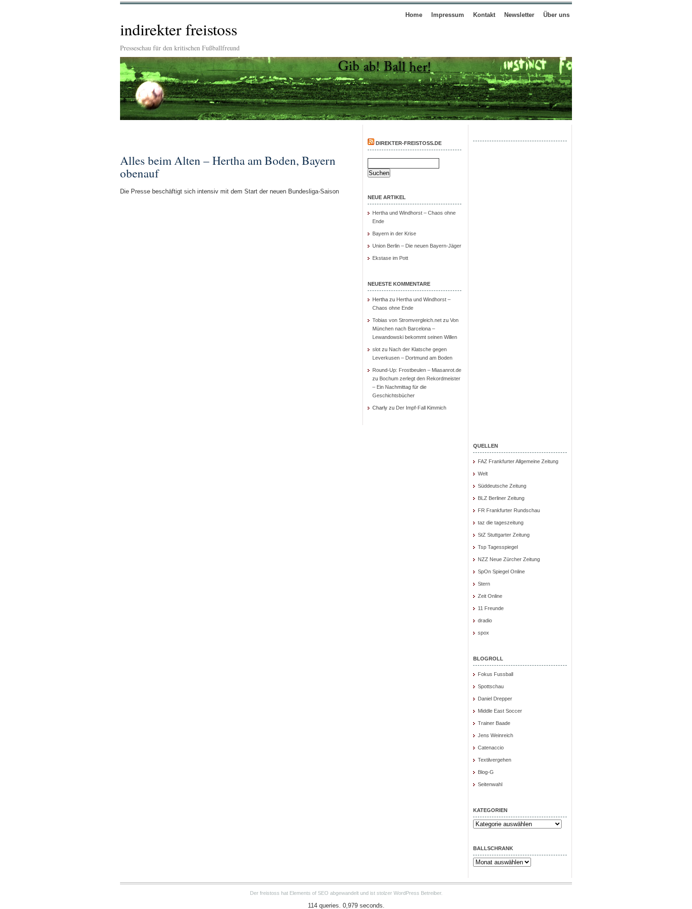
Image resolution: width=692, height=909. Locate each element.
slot (376, 349)
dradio (485, 620)
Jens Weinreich (495, 735)
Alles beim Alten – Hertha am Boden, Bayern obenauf (228, 167)
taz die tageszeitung (500, 522)
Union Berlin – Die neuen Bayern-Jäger (416, 246)
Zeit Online (490, 596)
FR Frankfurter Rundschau (509, 510)
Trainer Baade (494, 723)
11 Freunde (491, 608)
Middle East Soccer (500, 711)
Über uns (556, 14)
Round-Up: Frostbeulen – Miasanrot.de (416, 370)
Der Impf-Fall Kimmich (421, 407)
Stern (484, 584)
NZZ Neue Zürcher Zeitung (509, 559)
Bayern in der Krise (394, 233)
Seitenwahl (490, 784)
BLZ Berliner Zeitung (501, 498)
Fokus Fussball (495, 674)
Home (413, 14)
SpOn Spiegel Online (501, 571)
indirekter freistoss (178, 29)
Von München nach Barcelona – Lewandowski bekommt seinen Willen (415, 328)
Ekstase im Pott (390, 258)
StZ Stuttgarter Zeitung (504, 535)
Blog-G (486, 772)
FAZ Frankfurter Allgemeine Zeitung (518, 461)
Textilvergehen (494, 760)
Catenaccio (491, 747)
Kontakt (484, 14)
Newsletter (519, 14)
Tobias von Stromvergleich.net (407, 320)
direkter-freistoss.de (409, 143)
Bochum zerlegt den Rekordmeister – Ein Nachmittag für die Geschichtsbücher (416, 387)
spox (483, 632)
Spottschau (491, 686)
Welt (483, 473)
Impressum (447, 14)
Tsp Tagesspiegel (498, 547)
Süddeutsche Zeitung (502, 486)
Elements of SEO (309, 893)
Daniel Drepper (495, 698)
